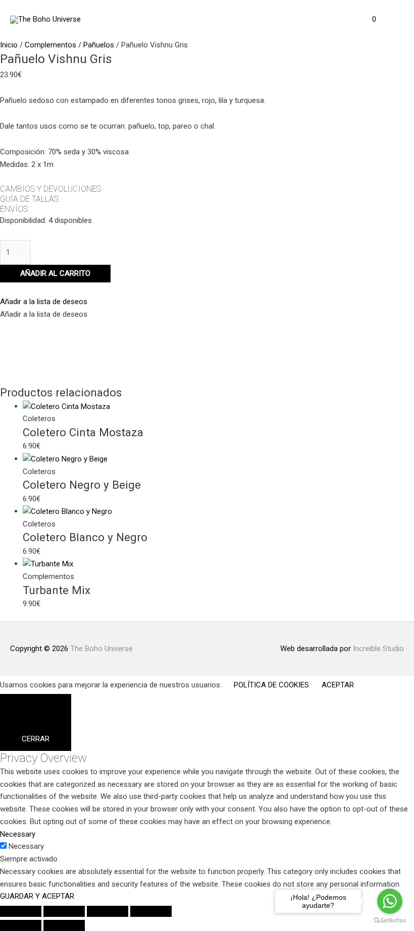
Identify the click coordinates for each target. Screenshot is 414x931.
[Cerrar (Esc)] (151, 911)
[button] (43, 301)
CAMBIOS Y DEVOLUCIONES (50, 189)
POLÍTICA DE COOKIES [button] (271, 684)
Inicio (9, 44)
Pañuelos (98, 44)
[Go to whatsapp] (389, 901)
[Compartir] (107, 911)
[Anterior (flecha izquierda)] (20, 925)
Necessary (26, 846)
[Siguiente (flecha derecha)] (64, 925)
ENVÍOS (14, 209)
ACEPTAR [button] (338, 684)
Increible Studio (378, 648)
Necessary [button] (17, 834)
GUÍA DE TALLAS (29, 199)
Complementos (50, 44)
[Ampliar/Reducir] (20, 911)
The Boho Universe (101, 648)
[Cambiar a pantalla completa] (64, 911)
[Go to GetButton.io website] (390, 920)
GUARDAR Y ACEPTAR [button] (37, 896)
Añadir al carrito (55, 273)
